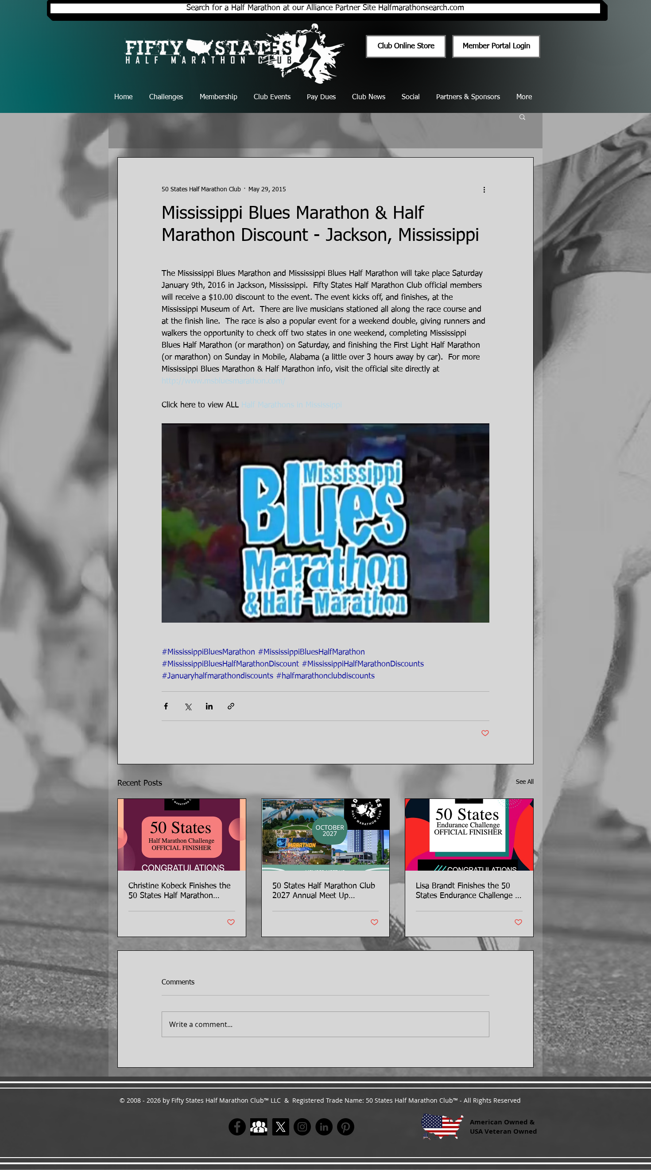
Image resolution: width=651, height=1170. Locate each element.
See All (525, 782)
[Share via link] (231, 706)
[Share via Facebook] (166, 706)
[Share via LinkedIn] (209, 706)
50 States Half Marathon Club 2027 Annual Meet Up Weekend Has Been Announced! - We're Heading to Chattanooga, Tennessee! (323, 891)
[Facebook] (237, 1126)
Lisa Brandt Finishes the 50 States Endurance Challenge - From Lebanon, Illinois (467, 891)
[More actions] (484, 189)
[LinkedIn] (324, 1126)
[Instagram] (302, 1126)
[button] (522, 116)
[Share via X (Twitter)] (187, 706)
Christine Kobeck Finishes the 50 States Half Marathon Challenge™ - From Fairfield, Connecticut (179, 891)
